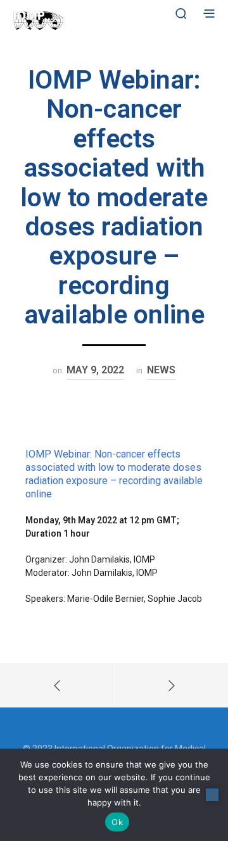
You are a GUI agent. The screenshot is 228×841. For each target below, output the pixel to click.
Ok (117, 822)
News (161, 370)
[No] (212, 794)
